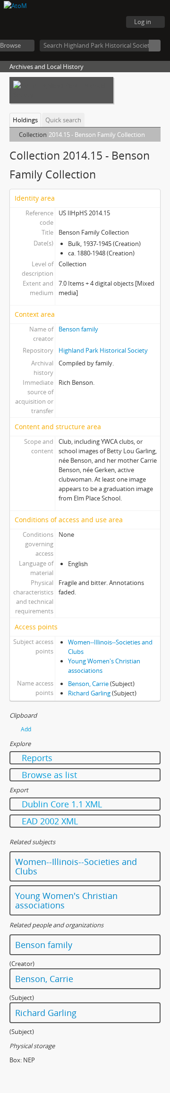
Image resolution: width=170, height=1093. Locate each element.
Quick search (63, 120)
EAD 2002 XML (48, 821)
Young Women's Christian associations (66, 900)
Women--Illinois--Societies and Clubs (76, 866)
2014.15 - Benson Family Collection (97, 134)
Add (26, 729)
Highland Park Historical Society (103, 350)
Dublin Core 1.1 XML (60, 804)
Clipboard (61, 22)
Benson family (78, 329)
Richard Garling (89, 693)
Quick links (108, 22)
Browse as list (48, 774)
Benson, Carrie (88, 683)
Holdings (25, 120)
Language (85, 22)
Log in (142, 21)
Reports (35, 757)
